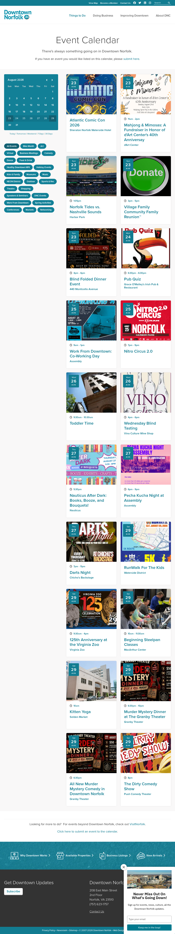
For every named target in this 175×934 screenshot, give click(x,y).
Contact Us (125, 3)
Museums (31, 174)
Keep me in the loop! (149, 927)
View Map (93, 3)
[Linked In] (145, 3)
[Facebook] (134, 3)
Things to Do (77, 15)
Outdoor (31, 181)
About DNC (163, 15)
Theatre (11, 188)
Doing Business (103, 15)
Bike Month (28, 146)
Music (45, 174)
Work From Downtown (18, 202)
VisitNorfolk (137, 824)
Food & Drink (25, 160)
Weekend (31, 133)
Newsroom (62, 930)
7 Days (41, 133)
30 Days (49, 133)
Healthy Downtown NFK (18, 167)
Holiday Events (43, 167)
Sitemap (73, 930)
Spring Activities (43, 202)
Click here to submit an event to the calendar (87, 831)
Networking (46, 209)
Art (42, 146)
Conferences (13, 209)
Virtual (10, 153)
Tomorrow (21, 133)
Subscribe (13, 891)
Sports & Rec (48, 181)
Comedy (48, 153)
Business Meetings (29, 153)
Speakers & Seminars (17, 195)
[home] (17, 15)
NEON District (13, 181)
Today (12, 133)
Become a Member (109, 3)
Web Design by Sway (123, 930)
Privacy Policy (48, 930)
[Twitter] (140, 3)
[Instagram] (150, 3)
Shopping (26, 188)
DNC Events (40, 195)
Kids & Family (13, 174)
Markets (30, 209)
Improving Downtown (134, 15)
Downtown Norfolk (102, 930)
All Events (12, 146)
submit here (131, 59)
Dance (10, 160)
